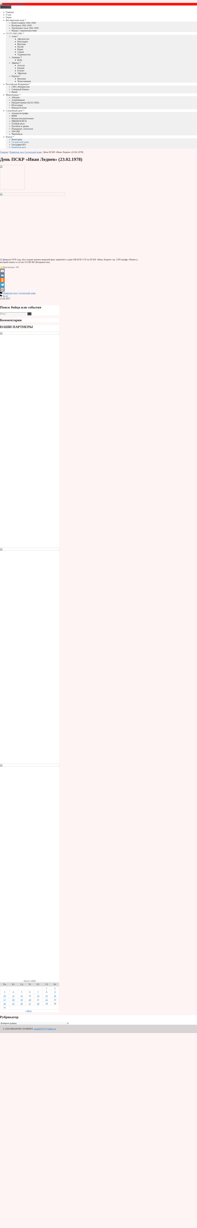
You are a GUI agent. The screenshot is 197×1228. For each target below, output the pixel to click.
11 (13, 996)
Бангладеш (22, 41)
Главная (10, 12)
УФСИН (16, 131)
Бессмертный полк (15, 20)
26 (21, 1004)
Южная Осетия (19, 108)
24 (4, 1004)
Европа (15, 76)
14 (38, 996)
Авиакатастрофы (20, 113)
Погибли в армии (20, 126)
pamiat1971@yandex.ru (45, 1029)
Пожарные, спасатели (22, 129)
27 (30, 1004)
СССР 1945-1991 (14, 33)
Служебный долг (14, 110)
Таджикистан (24, 54)
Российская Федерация (17, 84)
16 (55, 996)
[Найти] (29, 313)
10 (4, 996)
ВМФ (14, 116)
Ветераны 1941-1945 (22, 25)
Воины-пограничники (23, 118)
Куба (19, 60)
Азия (14, 36)
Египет (20, 70)
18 (13, 1000)
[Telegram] (69, 284)
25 (13, 1004)
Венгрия (21, 78)
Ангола (21, 65)
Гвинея (20, 68)
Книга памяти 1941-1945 (24, 23)
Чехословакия (24, 81)
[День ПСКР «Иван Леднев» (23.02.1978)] (12, 189)
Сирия (20, 52)
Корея (20, 49)
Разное (9, 137)
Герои (9, 17)
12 (21, 996)
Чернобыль (17, 134)
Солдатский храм (20, 142)
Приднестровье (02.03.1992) (25, 102)
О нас (8, 15)
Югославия (17, 105)
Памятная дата (19, 147)
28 (38, 1004)
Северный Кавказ (20, 89)
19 (21, 1000)
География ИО (19, 144)
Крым (14, 92)
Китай (20, 47)
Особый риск (18, 123)
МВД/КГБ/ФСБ (19, 121)
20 (30, 1000)
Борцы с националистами (24, 30)
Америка (16, 57)
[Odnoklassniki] (69, 280)
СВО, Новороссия (20, 87)
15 (46, 996)
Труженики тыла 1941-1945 (25, 28)
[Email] (69, 271)
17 (4, 1000)
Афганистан (23, 39)
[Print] (69, 289)
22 (46, 1000)
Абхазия (15, 97)
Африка (15, 63)
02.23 (5, 296)
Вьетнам (21, 44)
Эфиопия (21, 73)
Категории (17, 139)
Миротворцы (12, 95)
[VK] (69, 275)
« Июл (28, 1011)
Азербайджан (18, 100)
